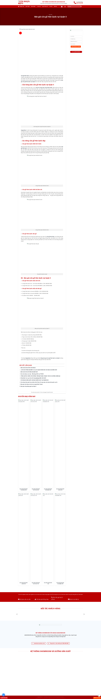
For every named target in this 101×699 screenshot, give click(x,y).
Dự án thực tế (45, 6)
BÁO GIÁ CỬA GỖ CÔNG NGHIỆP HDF (29, 372)
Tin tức (50, 6)
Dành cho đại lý (74, 599)
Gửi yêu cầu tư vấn (25, 599)
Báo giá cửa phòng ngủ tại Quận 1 (28, 386)
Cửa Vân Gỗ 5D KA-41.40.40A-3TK (60, 583)
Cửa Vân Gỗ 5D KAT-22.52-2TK (60, 489)
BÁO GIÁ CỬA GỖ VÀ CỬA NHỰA (28, 367)
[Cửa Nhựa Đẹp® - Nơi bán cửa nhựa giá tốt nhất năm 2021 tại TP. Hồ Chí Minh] (25, 2)
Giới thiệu (28, 6)
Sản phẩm (33, 6)
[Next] (84, 614)
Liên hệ (55, 6)
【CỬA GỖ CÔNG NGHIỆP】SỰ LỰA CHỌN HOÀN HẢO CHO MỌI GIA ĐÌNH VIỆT (39, 369)
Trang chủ (22, 6)
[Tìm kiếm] (81, 6)
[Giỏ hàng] (62, 7)
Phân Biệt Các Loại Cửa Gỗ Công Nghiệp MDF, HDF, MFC (33, 378)
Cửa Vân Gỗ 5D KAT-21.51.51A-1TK (36, 583)
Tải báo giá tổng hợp (42, 599)
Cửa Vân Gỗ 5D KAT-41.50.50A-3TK (48, 489)
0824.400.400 (4, 697)
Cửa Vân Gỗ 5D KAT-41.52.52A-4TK (24, 489)
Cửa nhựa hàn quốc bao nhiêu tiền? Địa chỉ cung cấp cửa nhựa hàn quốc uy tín (39, 382)
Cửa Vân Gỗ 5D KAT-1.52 (48, 583)
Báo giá (39, 6)
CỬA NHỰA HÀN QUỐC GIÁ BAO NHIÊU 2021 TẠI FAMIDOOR (34, 380)
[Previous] (17, 614)
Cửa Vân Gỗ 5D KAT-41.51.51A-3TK (36, 489)
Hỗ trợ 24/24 (97, 697)
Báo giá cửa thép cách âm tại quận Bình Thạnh (32, 384)
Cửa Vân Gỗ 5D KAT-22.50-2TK (24, 583)
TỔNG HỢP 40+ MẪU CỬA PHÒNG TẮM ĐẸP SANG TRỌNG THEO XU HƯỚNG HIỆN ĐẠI (40, 376)
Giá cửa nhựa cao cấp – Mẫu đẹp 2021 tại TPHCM (32, 374)
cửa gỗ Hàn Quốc (50, 392)
